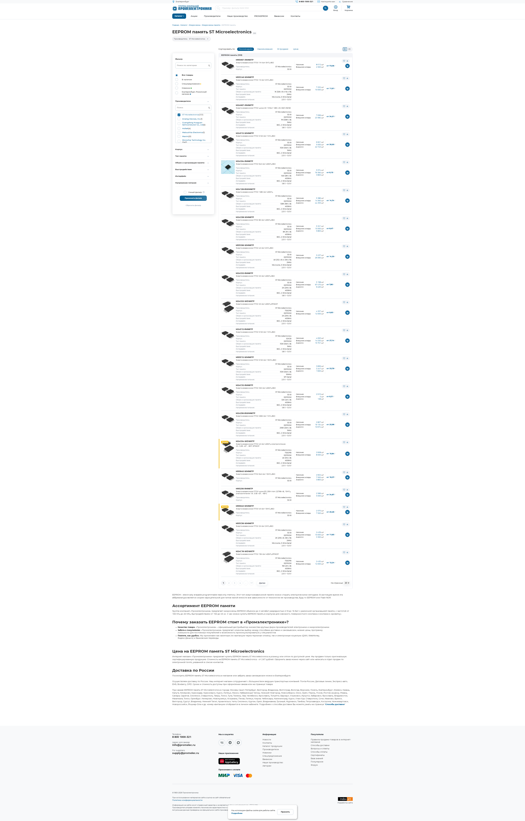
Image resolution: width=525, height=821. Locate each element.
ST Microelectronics (190, 115)
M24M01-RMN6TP (244, 105)
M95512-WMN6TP (245, 357)
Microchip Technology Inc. (194, 140)
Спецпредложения (272, 756)
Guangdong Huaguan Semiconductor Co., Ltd (192, 123)
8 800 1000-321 (181, 737)
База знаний (317, 759)
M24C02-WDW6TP (245, 301)
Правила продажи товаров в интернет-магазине (331, 741)
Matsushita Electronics (192, 132)
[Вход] (335, 7)
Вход (335, 10)
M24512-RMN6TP (244, 329)
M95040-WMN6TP (245, 506)
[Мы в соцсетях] (221, 742)
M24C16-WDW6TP (245, 551)
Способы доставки (335, 704)
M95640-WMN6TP (245, 471)
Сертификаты (318, 755)
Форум (314, 765)
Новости (266, 740)
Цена (295, 49)
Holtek (185, 128)
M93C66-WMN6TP (245, 245)
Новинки (267, 753)
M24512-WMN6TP (245, 133)
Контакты (267, 743)
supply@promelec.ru (185, 753)
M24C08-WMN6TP (245, 217)
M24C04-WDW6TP (245, 441)
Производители (270, 750)
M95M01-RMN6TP (244, 60)
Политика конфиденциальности (187, 800)
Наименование (265, 49)
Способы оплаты (319, 752)
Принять (285, 812)
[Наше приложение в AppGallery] (239, 761)
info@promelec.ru (183, 745)
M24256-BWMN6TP (245, 413)
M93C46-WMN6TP (245, 77)
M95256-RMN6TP (244, 489)
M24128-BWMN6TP (245, 189)
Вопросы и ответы (320, 749)
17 (251, 583)
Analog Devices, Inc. (191, 119)
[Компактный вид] (345, 49)
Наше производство (272, 763)
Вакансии (267, 759)
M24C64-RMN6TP (244, 161)
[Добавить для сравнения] (347, 61)
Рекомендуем (246, 49)
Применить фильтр (193, 198)
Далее (262, 583)
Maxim (185, 136)
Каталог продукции (272, 746)
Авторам (266, 766)
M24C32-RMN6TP (244, 385)
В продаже (282, 49)
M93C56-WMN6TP (245, 523)
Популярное (317, 762)
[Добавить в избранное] (344, 61)
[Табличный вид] (349, 49)
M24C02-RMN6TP (244, 273)
